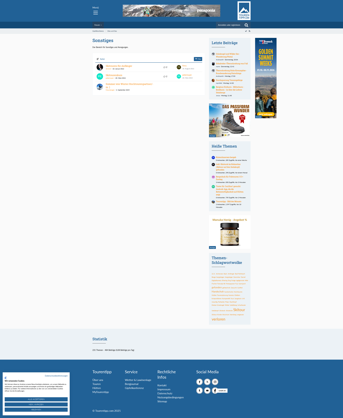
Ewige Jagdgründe (237, 280)
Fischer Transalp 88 (218, 284)
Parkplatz (221, 302)
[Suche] (246, 25)
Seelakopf (215, 311)
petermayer (110, 78)
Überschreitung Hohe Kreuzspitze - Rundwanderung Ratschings (231, 72)
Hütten (96, 387)
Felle (246, 280)
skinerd (108, 69)
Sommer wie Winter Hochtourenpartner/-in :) (129, 85)
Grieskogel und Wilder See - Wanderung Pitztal (228, 55)
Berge (214, 277)
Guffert (240, 288)
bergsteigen (220, 277)
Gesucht (234, 288)
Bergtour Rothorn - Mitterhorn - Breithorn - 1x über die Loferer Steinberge (230, 90)
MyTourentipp (100, 391)
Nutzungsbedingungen (170, 397)
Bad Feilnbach (240, 274)
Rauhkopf (233, 302)
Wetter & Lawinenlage (138, 379)
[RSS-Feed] (249, 31)
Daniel (243, 277)
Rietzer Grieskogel (218, 305)
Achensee (219, 274)
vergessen (240, 315)
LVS (243, 299)
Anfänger (231, 274)
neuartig (214, 302)
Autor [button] (102, 59)
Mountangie (110, 90)
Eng (229, 280)
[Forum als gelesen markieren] (246, 31)
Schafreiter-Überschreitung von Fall (232, 63)
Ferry (184, 66)
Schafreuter (242, 305)
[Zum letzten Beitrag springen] (179, 67)
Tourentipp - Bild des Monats (228, 201)
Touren (96, 383)
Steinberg (233, 315)
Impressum (163, 389)
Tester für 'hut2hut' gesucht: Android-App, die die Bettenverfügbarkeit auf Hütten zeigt (229, 190)
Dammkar (236, 277)
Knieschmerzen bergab (226, 157)
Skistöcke (229, 311)
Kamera (231, 295)
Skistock (222, 311)
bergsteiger (229, 277)
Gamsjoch (242, 284)
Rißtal (227, 305)
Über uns (97, 379)
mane (218, 66)
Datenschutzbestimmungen (56, 376)
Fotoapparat (230, 284)
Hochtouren (238, 292)
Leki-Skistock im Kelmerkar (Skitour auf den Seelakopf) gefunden (228, 167)
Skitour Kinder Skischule (220, 315)
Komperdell (226, 299)
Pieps (227, 302)
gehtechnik (226, 288)
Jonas (218, 96)
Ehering (224, 280)
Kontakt (162, 385)
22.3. (213, 274)
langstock (238, 299)
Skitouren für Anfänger (119, 65)
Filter (199, 59)
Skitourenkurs (114, 75)
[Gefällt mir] (215, 390)
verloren (218, 319)
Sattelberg (233, 305)
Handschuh (218, 291)
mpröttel (219, 83)
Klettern (237, 295)
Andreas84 (220, 60)
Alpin (225, 274)
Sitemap (162, 401)
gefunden (217, 287)
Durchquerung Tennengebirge (229, 80)
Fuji (236, 284)
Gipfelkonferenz (134, 387)
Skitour (239, 309)
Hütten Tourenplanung (220, 295)
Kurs (232, 299)
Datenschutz (164, 393)
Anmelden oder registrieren (229, 25)
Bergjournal (131, 383)
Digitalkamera (216, 280)
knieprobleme (216, 299)
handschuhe (228, 292)
